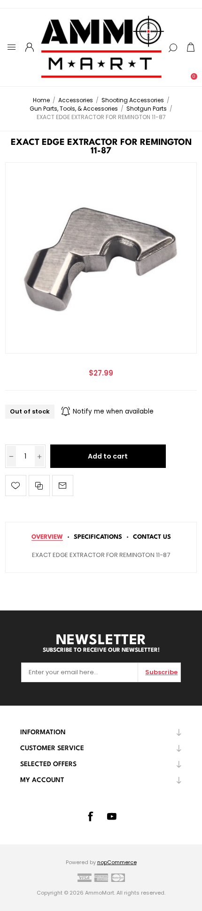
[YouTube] (111, 816)
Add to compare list (39, 485)
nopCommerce (117, 862)
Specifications (98, 537)
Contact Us (152, 537)
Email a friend (62, 485)
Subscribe (161, 672)
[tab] (47, 537)
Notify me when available (113, 411)
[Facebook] (90, 816)
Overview (47, 537)
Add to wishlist (15, 485)
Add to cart (108, 456)
